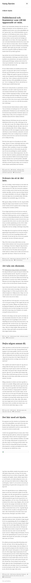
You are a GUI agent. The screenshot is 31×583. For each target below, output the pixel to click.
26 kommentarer (7, 577)
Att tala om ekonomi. (13, 265)
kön (14, 575)
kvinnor (17, 575)
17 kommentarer (18, 260)
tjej (10, 411)
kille (6, 411)
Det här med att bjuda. (14, 417)
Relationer (23, 258)
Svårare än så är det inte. (13, 179)
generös (11, 575)
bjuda (20, 169)
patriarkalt (4, 172)
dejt (9, 260)
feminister (15, 171)
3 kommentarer (17, 172)
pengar (26, 336)
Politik (18, 336)
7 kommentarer (17, 411)
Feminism (14, 169)
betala (3, 260)
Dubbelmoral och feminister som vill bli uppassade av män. (14, 20)
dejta (23, 169)
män (23, 171)
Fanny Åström (8, 3)
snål (23, 575)
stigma (3, 337)
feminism (10, 171)
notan (12, 260)
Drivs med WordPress (6, 581)
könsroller (19, 171)
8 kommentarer (11, 337)
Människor (19, 258)
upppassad (9, 172)
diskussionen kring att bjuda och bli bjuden (15, 270)
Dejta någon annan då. (14, 343)
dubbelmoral (5, 171)
